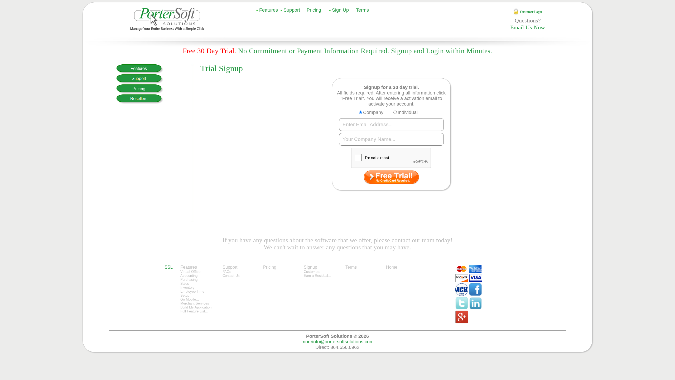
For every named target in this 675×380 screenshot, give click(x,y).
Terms (362, 10)
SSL (169, 267)
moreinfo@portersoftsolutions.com (337, 341)
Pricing (314, 10)
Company (373, 112)
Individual (408, 112)
